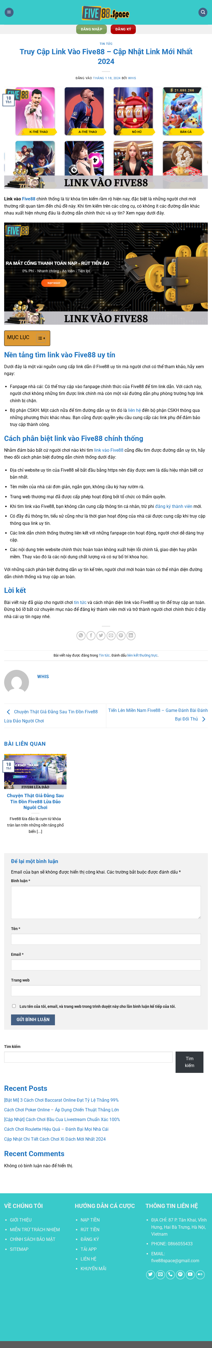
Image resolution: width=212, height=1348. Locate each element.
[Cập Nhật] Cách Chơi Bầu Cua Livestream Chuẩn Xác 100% (62, 1119)
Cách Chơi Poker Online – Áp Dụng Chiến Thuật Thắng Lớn (61, 1109)
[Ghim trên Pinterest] (121, 635)
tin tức (80, 602)
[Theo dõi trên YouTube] (190, 1274)
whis (132, 78)
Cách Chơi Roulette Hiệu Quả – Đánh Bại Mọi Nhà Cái (56, 1129)
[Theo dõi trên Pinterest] (180, 1274)
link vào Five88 (108, 450)
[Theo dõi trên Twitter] (150, 1274)
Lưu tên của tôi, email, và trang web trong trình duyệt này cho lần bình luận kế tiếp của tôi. (98, 1006)
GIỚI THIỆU (20, 1220)
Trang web (20, 980)
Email (17, 954)
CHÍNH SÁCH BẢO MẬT (32, 1239)
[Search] (202, 12)
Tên (15, 928)
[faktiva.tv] (106, 12)
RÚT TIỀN (90, 1229)
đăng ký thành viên (173, 506)
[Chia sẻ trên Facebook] (91, 635)
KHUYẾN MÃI (93, 1268)
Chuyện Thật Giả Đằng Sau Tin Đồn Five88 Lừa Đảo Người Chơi (35, 801)
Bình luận (20, 881)
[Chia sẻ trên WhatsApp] (81, 635)
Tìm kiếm (12, 1046)
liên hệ (134, 410)
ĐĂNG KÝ (90, 1239)
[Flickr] (200, 1274)
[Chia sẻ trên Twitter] (100, 635)
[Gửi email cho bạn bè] (111, 635)
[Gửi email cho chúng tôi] (160, 1274)
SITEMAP (19, 1249)
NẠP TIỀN (90, 1220)
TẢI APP (89, 1249)
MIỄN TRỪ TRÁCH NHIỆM (35, 1229)
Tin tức (106, 44)
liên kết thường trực (142, 655)
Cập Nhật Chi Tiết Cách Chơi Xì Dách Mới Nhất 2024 (55, 1139)
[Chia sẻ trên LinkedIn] (131, 635)
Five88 (28, 199)
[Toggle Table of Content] (38, 338)
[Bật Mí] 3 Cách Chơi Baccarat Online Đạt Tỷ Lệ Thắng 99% (61, 1100)
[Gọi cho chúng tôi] (170, 1274)
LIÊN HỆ (88, 1259)
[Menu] (9, 12)
